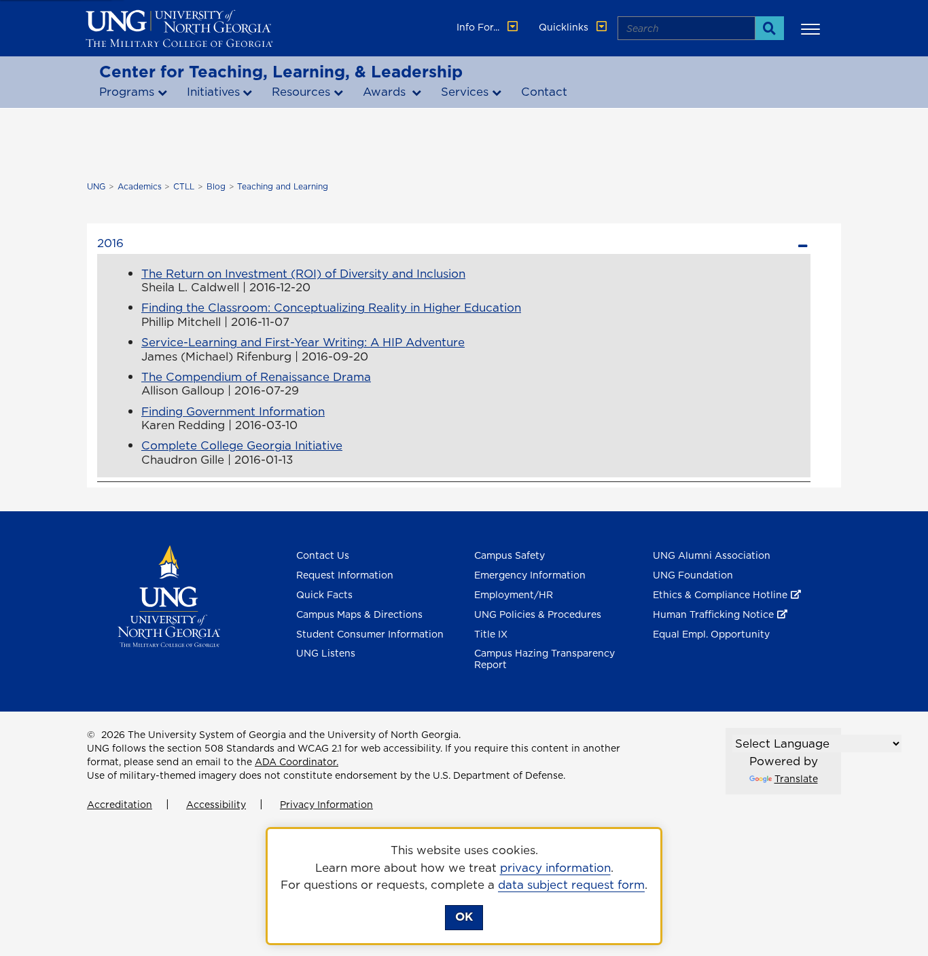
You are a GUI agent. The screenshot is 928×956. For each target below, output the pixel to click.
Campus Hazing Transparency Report (544, 659)
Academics (140, 186)
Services (464, 92)
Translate (796, 779)
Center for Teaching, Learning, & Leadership (281, 71)
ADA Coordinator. (296, 762)
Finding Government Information (233, 411)
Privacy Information (326, 804)
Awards (386, 92)
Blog (216, 186)
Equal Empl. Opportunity (711, 634)
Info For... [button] (479, 27)
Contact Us (322, 555)
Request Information (344, 575)
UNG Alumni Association (711, 555)
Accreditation (119, 804)
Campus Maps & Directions (359, 614)
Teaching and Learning (282, 186)
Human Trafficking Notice (713, 614)
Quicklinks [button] (565, 27)
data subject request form (571, 885)
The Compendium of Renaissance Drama (256, 377)
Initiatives (213, 92)
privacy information (555, 868)
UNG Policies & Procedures (537, 614)
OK (464, 916)
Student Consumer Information (370, 634)
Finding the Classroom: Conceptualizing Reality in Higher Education (331, 307)
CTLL (183, 186)
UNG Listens (325, 653)
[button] (812, 28)
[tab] (453, 241)
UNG (96, 186)
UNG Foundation (693, 575)
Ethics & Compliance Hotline (720, 595)
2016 (110, 243)
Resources (301, 92)
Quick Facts (324, 595)
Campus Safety (509, 555)
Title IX (490, 634)
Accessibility (216, 804)
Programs (126, 92)
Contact (544, 92)
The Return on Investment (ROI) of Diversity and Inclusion (303, 273)
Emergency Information (530, 575)
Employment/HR (513, 595)
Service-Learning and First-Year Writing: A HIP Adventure (303, 342)
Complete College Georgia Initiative (241, 445)
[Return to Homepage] (169, 595)
